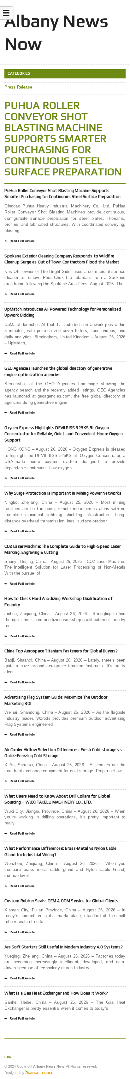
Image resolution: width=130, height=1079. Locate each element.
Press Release (18, 87)
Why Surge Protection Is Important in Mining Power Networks (62, 493)
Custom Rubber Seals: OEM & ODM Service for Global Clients (61, 900)
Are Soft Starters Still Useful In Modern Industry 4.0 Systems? (63, 947)
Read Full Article (22, 241)
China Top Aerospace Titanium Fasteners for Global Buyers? (61, 651)
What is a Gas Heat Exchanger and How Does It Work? (56, 993)
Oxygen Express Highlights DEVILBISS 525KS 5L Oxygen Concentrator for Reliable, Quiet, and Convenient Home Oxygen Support (63, 433)
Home (9, 1057)
